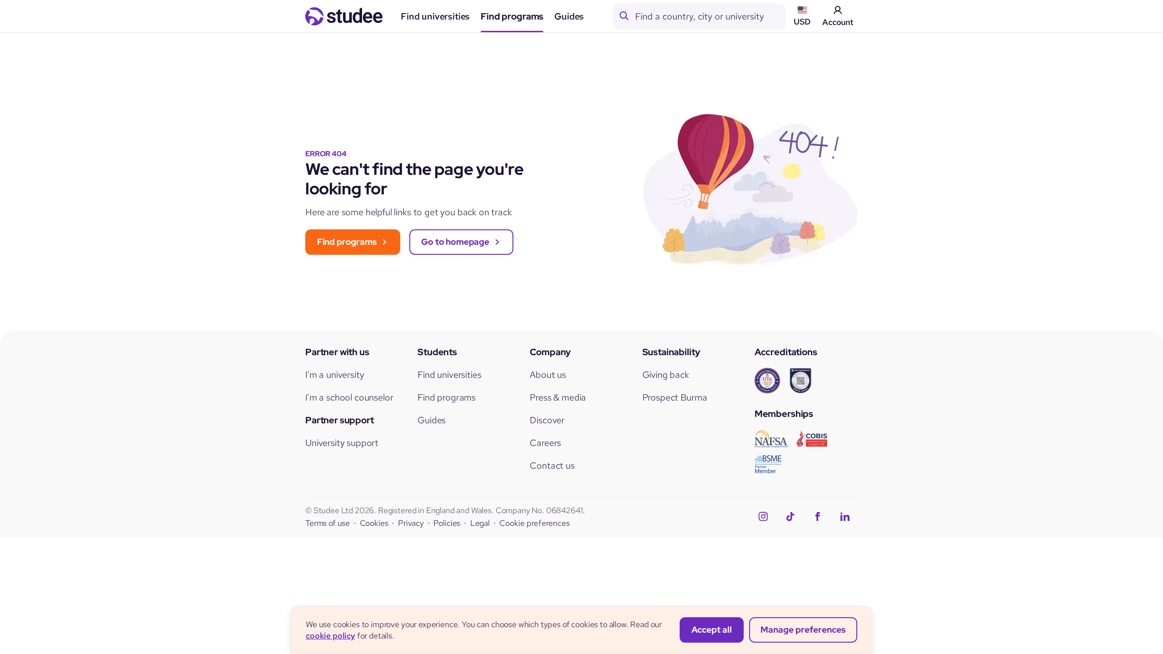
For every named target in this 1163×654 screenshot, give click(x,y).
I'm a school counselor (349, 397)
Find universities (435, 16)
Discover (547, 420)
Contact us (552, 465)
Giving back (665, 375)
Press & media (558, 397)
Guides (569, 16)
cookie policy (330, 635)
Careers (545, 443)
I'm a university (334, 375)
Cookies (374, 523)
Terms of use (327, 523)
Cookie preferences (534, 523)
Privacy (411, 523)
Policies (446, 523)
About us (548, 375)
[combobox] (710, 16)
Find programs (512, 16)
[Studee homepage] (344, 16)
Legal (480, 523)
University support (341, 443)
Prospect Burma (674, 397)
